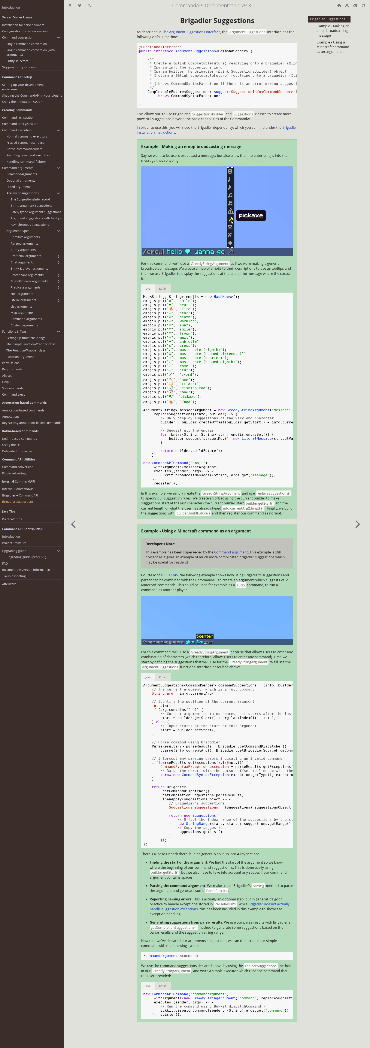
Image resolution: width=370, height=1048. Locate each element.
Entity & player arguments (29, 268)
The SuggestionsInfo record (30, 199)
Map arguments (22, 313)
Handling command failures (26, 162)
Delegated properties (17, 451)
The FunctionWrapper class (26, 350)
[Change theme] (79, 5)
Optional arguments (20, 180)
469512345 (169, 575)
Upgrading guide (14, 551)
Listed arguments (18, 187)
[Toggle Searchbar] (89, 5)
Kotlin (163, 288)
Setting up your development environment (23, 87)
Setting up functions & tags (25, 338)
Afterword (9, 584)
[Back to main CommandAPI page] (340, 5)
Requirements (12, 369)
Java (148, 288)
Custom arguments (24, 325)
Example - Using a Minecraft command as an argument (332, 47)
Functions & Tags (14, 331)
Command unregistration (20, 124)
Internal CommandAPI (18, 489)
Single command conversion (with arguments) (30, 52)
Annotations (10, 416)
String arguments (23, 250)
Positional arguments (26, 256)
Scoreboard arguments (27, 275)
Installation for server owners (23, 25)
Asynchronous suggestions (30, 225)
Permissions (10, 363)
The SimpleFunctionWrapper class (30, 344)
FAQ (5, 563)
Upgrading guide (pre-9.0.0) (26, 557)
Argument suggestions (22, 193)
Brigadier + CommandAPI (20, 495)
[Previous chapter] (74, 524)
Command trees (13, 394)
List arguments (21, 306)
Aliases (7, 376)
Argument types (17, 231)
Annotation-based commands (23, 410)
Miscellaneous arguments (29, 281)
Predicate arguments (26, 287)
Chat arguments (22, 262)
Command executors (17, 130)
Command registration (18, 117)
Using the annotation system (22, 102)
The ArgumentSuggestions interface (191, 32)
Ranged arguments (24, 243)
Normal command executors (26, 136)
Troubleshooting (14, 576)
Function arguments (20, 357)
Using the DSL (12, 445)
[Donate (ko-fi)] (347, 5)
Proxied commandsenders (25, 143)
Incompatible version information (26, 570)
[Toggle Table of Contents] (70, 5)
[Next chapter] (357, 524)
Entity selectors (17, 61)
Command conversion (17, 37)
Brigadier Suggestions (18, 501)
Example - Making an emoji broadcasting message (332, 31)
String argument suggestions (31, 205)
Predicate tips (12, 519)
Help (5, 382)
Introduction (11, 7)
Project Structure (14, 543)
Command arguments (17, 168)
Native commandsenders (24, 149)
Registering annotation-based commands (31, 423)
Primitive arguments (25, 237)
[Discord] (355, 5)
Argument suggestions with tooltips (36, 218)
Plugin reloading (14, 473)
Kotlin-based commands (19, 439)
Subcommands (13, 388)
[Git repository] (363, 5)
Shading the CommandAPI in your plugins (32, 95)
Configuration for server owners (25, 31)
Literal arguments (23, 300)
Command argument (231, 552)
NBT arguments (22, 294)
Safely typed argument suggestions (36, 212)
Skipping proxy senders (19, 67)
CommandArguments (21, 174)
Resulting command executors (28, 155)
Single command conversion (26, 44)
